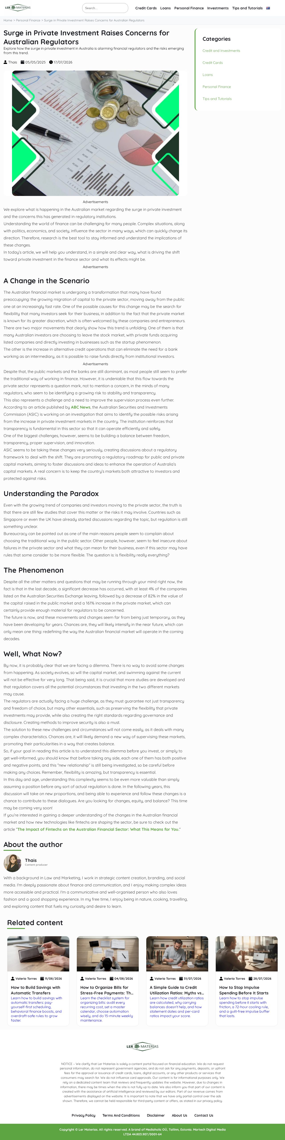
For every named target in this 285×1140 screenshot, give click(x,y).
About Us (179, 1115)
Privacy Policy (83, 1115)
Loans (165, 8)
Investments (218, 8)
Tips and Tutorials (247, 8)
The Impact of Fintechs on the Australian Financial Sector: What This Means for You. (98, 829)
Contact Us (203, 1115)
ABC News (80, 407)
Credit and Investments (221, 50)
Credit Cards (146, 8)
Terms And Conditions (121, 1115)
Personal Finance (189, 8)
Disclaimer (156, 1115)
